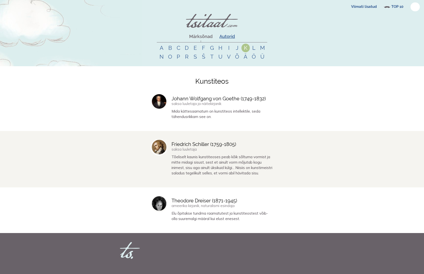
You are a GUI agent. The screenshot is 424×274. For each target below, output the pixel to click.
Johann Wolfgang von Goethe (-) (219, 99)
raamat (201, 227)
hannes (162, 227)
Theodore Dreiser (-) (204, 201)
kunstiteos (193, 125)
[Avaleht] (212, 21)
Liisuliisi (162, 181)
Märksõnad (200, 36)
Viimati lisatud (364, 6)
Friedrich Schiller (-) (204, 144)
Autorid (227, 36)
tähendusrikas (210, 125)
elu (179, 227)
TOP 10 (397, 6)
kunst (181, 125)
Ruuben (162, 125)
